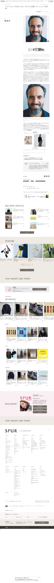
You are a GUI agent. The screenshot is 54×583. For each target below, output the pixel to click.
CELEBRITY (28, 1)
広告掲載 (13, 527)
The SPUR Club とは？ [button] (39, 289)
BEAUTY (10, 1)
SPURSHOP (27, 527)
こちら (22, 506)
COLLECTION (33, 1)
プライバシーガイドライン (18, 527)
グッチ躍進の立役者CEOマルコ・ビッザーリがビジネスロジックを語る (33, 159)
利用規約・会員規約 (23, 527)
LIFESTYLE (20, 1)
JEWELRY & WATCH (15, 1)
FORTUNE (41, 1)
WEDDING (37, 1)
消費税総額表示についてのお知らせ (9, 510)
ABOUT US (10, 527)
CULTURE (24, 1)
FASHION (6, 1)
